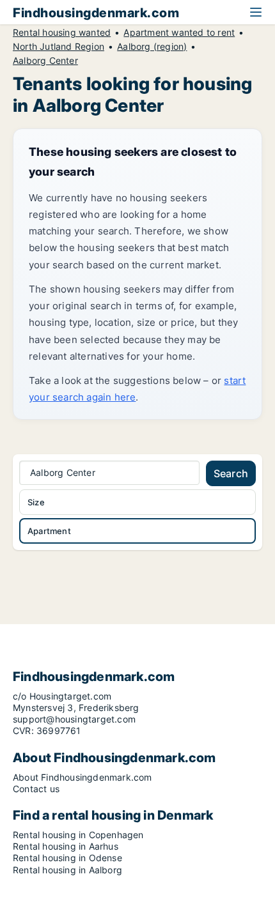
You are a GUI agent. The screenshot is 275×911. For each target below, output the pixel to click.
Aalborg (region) (152, 47)
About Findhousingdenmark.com (82, 777)
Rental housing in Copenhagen (78, 834)
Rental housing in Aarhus (65, 846)
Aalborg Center (45, 61)
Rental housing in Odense (67, 857)
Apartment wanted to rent (179, 32)
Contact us (36, 788)
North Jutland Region (58, 47)
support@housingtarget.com (74, 719)
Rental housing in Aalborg (67, 869)
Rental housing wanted (62, 32)
